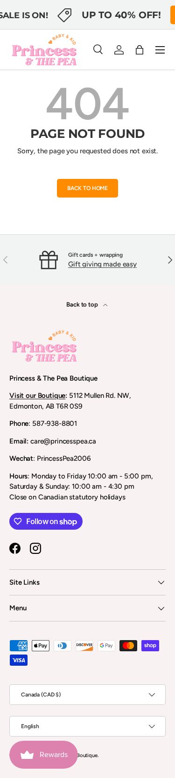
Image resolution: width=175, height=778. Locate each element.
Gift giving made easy (102, 264)
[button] (139, 50)
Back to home (87, 188)
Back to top (82, 304)
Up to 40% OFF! (121, 14)
